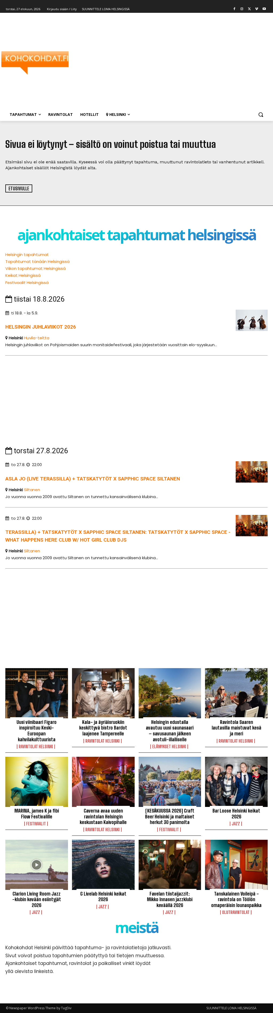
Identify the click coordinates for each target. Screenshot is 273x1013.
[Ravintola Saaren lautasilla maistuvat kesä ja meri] (236, 693)
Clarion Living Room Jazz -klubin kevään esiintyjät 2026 (36, 899)
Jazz (236, 824)
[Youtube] (264, 9)
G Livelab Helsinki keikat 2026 (103, 896)
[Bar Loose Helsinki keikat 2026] (236, 782)
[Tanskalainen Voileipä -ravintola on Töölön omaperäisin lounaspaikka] (236, 865)
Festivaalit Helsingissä (27, 282)
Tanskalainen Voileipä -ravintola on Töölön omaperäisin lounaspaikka (236, 899)
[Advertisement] (168, 63)
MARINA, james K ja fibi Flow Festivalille (36, 813)
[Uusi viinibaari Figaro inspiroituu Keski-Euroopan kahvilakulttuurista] (36, 693)
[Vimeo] (257, 9)
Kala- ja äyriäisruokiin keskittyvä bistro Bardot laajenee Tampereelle (103, 727)
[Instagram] (242, 9)
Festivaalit (36, 824)
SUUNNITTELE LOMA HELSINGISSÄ (231, 1008)
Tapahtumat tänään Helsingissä (37, 261)
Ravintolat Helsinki (36, 746)
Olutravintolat (236, 912)
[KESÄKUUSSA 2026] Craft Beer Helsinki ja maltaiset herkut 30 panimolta (169, 816)
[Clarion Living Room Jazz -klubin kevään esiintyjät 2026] (36, 865)
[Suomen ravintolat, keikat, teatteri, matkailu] (37, 62)
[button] (260, 114)
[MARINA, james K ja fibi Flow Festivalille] (36, 782)
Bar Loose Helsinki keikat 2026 (236, 813)
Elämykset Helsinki (169, 746)
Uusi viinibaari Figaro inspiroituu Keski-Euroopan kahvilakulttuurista (37, 730)
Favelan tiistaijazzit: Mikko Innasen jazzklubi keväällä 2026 (169, 899)
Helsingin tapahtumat (27, 254)
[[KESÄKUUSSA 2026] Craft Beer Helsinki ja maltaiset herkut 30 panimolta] (170, 782)
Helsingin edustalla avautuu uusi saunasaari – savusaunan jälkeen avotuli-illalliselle (170, 730)
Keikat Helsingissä (23, 275)
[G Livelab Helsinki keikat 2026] (103, 865)
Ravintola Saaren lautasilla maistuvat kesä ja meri (236, 727)
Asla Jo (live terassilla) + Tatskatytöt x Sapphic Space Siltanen (92, 479)
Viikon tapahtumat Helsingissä (35, 268)
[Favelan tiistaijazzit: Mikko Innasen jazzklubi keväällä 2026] (170, 865)
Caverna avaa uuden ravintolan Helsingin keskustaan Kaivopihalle (103, 816)
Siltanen (32, 489)
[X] (249, 9)
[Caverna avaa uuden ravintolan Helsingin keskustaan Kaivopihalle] (103, 782)
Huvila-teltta (36, 338)
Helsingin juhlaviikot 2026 (40, 327)
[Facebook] (234, 9)
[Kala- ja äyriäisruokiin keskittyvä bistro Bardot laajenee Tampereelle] (103, 693)
